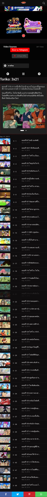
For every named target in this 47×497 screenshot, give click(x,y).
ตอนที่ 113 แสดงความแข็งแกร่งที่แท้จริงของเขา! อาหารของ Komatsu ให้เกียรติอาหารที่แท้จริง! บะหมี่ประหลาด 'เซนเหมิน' (31, 247)
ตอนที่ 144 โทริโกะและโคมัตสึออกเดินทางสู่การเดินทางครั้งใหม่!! (31, 485)
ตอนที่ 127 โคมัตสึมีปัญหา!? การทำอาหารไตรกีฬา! (31, 355)
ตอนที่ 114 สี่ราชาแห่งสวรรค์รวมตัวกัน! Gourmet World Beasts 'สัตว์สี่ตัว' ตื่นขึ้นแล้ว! (31, 255)
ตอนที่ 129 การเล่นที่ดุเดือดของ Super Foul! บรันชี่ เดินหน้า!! (31, 370)
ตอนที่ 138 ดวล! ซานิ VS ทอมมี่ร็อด (31, 439)
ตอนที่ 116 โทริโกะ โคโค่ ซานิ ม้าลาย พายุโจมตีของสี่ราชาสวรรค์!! (31, 270)
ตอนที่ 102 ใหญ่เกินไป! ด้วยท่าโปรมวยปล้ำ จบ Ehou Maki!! (31, 163)
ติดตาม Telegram (20, 50)
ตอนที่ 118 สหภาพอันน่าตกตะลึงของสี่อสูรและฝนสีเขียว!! (31, 286)
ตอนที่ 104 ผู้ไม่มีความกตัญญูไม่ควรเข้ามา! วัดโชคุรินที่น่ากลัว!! (31, 179)
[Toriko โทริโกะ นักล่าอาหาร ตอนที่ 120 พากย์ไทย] (39, 74)
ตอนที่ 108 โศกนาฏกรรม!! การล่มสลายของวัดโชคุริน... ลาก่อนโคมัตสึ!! (31, 209)
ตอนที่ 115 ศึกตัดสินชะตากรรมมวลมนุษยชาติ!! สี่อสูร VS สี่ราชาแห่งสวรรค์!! (31, 263)
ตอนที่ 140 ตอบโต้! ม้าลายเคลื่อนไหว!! (31, 454)
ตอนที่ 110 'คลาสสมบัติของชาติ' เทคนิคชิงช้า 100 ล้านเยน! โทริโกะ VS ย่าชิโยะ (31, 224)
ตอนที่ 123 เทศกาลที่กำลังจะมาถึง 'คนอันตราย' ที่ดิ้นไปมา (31, 324)
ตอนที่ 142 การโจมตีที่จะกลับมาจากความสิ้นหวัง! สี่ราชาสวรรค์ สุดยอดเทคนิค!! (31, 469)
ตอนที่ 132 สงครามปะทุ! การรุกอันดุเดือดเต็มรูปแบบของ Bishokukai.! (31, 393)
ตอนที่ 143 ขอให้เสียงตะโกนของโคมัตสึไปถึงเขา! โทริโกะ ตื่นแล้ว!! (31, 477)
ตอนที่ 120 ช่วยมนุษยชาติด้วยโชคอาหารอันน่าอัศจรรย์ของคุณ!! (31, 301)
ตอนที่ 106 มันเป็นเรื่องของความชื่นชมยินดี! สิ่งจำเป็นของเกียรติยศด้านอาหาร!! (31, 194)
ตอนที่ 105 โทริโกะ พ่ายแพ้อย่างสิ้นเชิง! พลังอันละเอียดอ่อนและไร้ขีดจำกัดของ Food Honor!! (31, 186)
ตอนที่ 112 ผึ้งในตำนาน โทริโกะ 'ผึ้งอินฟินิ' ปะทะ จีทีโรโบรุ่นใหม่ (31, 240)
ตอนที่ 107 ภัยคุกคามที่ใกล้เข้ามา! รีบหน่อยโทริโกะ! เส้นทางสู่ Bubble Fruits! (31, 202)
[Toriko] (23, 74)
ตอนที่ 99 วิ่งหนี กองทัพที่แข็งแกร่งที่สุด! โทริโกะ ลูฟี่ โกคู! (31, 140)
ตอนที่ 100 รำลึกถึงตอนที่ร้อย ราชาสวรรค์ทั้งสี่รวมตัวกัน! (31, 148)
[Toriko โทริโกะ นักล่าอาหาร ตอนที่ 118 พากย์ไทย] (8, 74)
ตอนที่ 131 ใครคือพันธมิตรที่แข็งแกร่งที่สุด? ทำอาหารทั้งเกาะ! (31, 385)
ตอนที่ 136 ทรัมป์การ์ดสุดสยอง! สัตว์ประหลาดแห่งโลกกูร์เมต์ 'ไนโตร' (31, 424)
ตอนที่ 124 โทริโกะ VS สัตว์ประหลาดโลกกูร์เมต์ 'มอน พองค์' (31, 332)
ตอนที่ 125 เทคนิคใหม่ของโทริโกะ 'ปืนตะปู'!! (31, 339)
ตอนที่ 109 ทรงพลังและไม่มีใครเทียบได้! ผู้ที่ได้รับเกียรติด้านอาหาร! (31, 217)
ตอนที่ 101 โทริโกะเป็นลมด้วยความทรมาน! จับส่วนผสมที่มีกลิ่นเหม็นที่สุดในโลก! (31, 156)
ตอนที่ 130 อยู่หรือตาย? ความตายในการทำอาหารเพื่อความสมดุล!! (31, 378)
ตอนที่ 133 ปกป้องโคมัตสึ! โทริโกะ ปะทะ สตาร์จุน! (31, 401)
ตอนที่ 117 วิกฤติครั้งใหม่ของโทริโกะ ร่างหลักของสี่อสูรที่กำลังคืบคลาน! (31, 278)
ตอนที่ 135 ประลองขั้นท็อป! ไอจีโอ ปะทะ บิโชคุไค (31, 416)
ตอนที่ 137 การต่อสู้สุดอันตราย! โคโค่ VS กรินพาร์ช (31, 431)
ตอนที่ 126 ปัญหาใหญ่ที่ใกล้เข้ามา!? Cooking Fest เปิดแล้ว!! (31, 347)
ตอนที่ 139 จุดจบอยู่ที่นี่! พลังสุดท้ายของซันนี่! (31, 447)
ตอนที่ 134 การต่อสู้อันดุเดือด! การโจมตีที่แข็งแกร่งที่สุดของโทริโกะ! (31, 408)
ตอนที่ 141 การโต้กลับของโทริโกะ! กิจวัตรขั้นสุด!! (31, 462)
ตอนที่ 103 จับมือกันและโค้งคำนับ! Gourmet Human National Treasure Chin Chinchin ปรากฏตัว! (31, 171)
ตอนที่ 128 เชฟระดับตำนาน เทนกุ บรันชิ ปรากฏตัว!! (31, 362)
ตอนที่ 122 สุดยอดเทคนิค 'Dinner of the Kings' (31, 316)
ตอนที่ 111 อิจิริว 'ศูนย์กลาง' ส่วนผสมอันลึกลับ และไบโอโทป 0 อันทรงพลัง (31, 232)
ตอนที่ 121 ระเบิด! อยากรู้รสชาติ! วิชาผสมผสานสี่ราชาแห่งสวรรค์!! (31, 309)
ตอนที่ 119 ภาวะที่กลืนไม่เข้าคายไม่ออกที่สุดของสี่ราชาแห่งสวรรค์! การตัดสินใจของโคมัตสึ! (31, 293)
